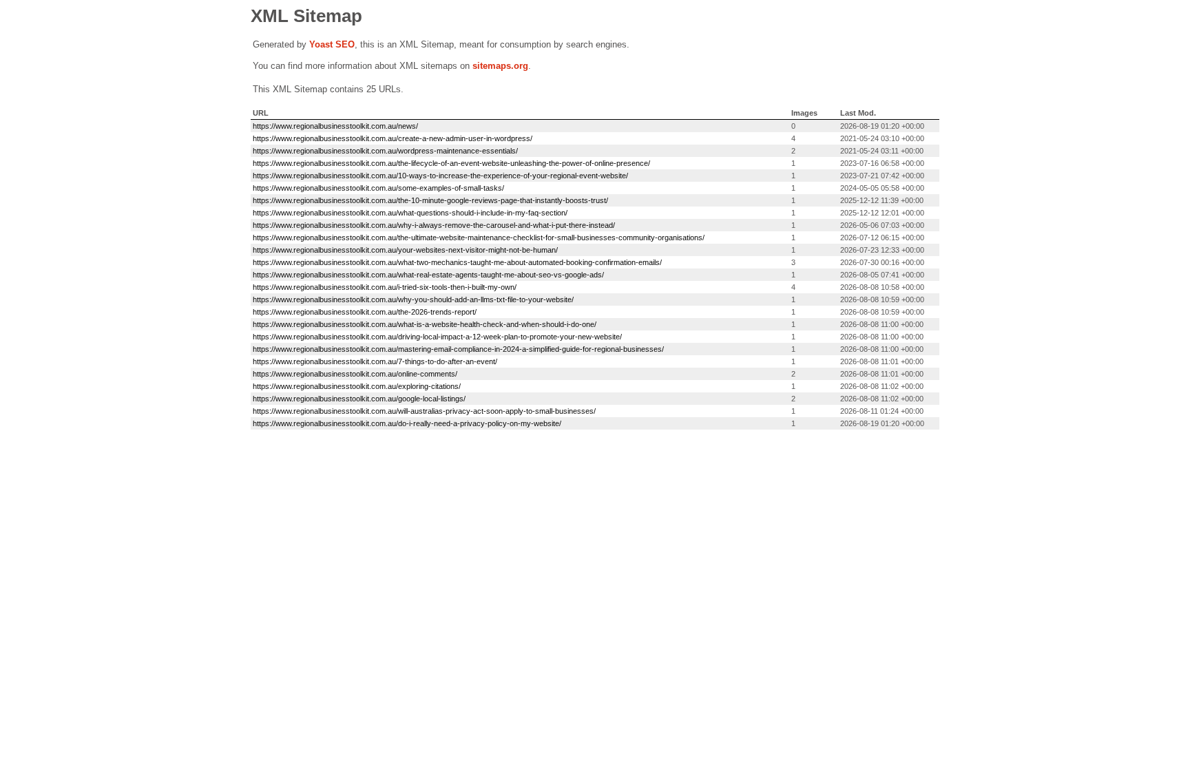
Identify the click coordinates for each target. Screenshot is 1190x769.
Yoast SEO (332, 44)
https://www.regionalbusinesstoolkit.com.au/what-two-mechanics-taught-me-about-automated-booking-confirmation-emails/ (457, 262)
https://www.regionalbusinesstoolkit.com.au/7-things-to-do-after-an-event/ (375, 361)
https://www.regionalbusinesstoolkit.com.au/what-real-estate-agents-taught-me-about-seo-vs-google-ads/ (428, 275)
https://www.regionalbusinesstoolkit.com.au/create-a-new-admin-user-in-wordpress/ (392, 138)
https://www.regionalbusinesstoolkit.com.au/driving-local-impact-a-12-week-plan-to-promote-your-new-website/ (437, 337)
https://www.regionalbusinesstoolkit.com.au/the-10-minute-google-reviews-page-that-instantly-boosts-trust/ (430, 200)
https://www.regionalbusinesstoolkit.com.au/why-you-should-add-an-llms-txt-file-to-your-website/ (413, 299)
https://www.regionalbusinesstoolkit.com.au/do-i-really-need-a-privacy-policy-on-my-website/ (407, 423)
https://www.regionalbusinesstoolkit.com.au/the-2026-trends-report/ (365, 312)
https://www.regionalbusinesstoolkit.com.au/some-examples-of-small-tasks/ (378, 188)
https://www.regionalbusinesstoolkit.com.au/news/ (335, 126)
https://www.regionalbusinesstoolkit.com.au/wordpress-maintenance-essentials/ (385, 151)
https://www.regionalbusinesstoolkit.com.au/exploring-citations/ (357, 386)
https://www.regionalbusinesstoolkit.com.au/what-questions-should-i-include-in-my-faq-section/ (410, 213)
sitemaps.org (500, 66)
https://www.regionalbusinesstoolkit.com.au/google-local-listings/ (359, 398)
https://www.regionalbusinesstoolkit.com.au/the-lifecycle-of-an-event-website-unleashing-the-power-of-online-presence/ (451, 163)
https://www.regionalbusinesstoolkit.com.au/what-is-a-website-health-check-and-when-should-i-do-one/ (424, 324)
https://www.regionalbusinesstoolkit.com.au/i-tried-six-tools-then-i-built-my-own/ (384, 287)
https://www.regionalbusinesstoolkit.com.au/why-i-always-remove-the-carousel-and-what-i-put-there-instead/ (434, 225)
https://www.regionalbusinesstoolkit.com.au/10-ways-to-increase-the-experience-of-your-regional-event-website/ (440, 175)
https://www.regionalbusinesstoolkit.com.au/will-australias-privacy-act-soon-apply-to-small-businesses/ (424, 411)
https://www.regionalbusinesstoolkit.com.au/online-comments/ (355, 374)
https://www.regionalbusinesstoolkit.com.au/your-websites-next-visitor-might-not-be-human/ (405, 250)
